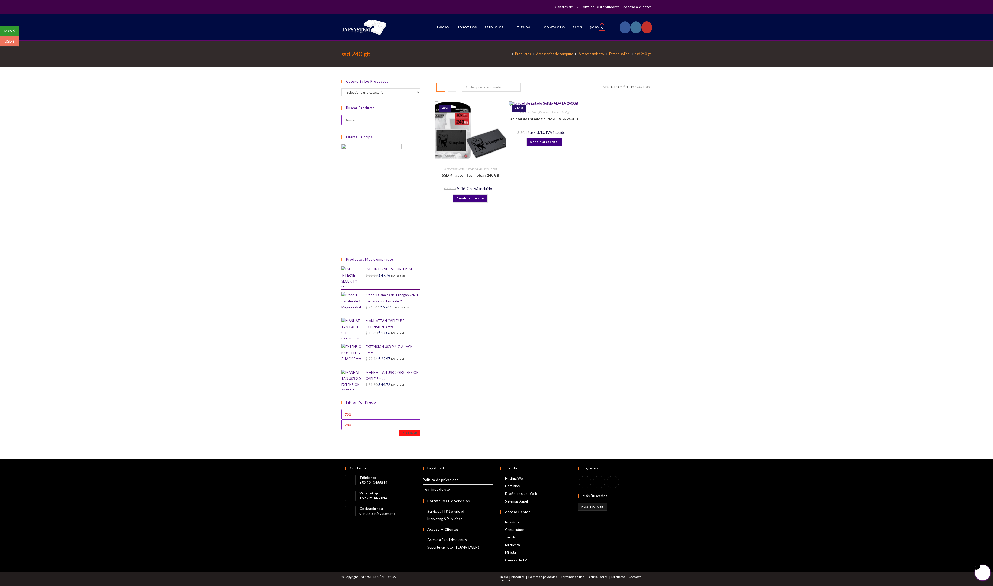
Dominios (512, 486)
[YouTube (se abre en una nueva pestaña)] (646, 27)
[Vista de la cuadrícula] (440, 87)
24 (638, 87)
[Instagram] (349, 7)
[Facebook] (343, 7)
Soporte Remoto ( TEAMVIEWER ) (453, 547)
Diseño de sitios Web (521, 494)
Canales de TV (567, 7)
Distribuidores (598, 577)
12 (632, 87)
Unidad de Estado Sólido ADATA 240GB (544, 119)
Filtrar (409, 433)
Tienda (510, 537)
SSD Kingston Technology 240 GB (470, 175)
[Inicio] (508, 54)
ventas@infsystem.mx (377, 513)
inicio (504, 577)
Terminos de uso (436, 489)
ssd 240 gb (490, 169)
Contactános (514, 530)
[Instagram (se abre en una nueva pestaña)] (635, 27)
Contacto (635, 577)
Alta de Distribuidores (601, 7)
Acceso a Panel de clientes (447, 540)
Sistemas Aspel (516, 501)
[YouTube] (355, 7)
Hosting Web (515, 478)
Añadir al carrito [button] (470, 198)
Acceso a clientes (637, 7)
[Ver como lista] (452, 87)
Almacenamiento (454, 169)
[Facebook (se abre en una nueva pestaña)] (625, 27)
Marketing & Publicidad (445, 519)
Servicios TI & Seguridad (445, 511)
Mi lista (510, 552)
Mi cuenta (512, 545)
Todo (647, 87)
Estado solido (474, 169)
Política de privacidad (441, 480)
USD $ (12, 41)
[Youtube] (613, 482)
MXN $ (11, 31)
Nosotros (512, 522)
